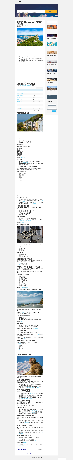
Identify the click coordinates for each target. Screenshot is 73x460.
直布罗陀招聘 (31, 412)
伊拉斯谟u (23, 162)
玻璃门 (32, 410)
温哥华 (20, 108)
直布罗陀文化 (33, 387)
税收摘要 (37, 334)
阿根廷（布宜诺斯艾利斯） (21, 93)
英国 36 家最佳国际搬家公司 (51, 90)
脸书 (30, 422)
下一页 (53, 111)
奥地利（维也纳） (19, 99)
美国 (24, 57)
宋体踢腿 (37, 387)
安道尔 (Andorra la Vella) (20, 91)
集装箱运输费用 (22, 85)
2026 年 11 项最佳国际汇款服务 (51, 46)
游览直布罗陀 (27, 387)
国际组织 (27, 422)
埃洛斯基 (23, 201)
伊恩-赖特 (26, 25)
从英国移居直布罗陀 (25, 442)
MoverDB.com (19, 2)
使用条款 (39, 457)
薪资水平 (35, 410)
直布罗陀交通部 (24, 312)
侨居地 (27, 287)
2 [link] (34, 110)
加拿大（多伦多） (19, 106)
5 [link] (38, 110)
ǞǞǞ (34, 412)
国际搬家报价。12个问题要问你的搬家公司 (51, 73)
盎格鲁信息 (33, 393)
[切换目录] (24, 81)
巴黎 (19, 349)
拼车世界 (27, 325)
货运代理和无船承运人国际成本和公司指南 (51, 64)
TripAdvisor (22, 398)
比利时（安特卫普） (20, 103)
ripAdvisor (30, 203)
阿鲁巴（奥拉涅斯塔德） (20, 95)
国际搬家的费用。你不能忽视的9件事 (51, 55)
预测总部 (30, 387)
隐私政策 (36, 457)
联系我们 (34, 457)
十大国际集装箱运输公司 (50, 82)
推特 (41, 457)
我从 (48, 103)
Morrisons (40, 200)
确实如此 (26, 412)
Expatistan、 (22, 321)
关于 (32, 457)
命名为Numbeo (22, 157)
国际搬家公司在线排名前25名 (51, 38)
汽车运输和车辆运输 (35, 328)
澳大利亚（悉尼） (19, 97)
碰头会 (26, 384)
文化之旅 (25, 220)
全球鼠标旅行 (30, 398)
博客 (31, 457)
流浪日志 (34, 203)
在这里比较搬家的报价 (21, 445)
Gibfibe (20, 263)
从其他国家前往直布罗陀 (28, 85)
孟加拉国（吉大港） (20, 101)
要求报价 (50, 11)
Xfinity (19, 264)
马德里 (19, 351)
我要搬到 (49, 106)
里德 (28, 412)
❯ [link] (42, 110)
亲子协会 (30, 393)
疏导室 (27, 162)
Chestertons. (24, 338)
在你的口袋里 (22, 220)
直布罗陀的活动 (30, 220)
